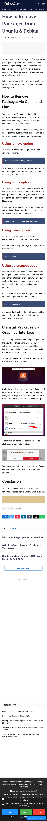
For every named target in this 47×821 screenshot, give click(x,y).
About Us (6, 9)
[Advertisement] (23, 604)
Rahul (7, 37)
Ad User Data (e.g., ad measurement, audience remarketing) (24, 799)
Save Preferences (10, 813)
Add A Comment (23, 568)
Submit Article (19, 9)
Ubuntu (18, 508)
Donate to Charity (37, 9)
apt (4, 508)
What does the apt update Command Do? (22, 537)
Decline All (39, 813)
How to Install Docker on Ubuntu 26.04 (16, 716)
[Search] (39, 3)
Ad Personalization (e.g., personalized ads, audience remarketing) (24, 805)
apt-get (10, 508)
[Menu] (43, 3)
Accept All (26, 813)
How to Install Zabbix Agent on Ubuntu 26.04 (18, 711)
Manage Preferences (36, 818)
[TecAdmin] (11, 3)
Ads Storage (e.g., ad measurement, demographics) (25, 794)
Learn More (23, 817)
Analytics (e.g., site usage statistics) (24, 791)
